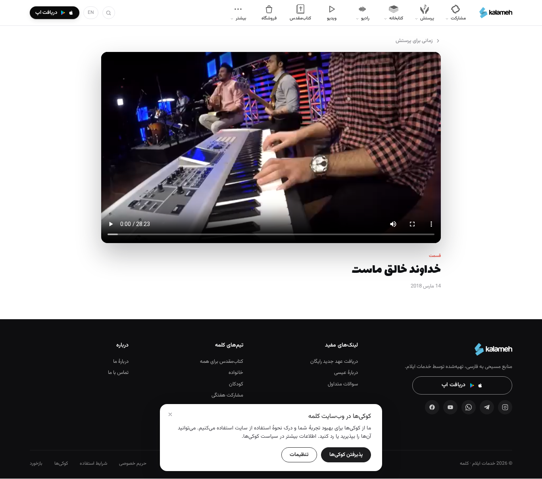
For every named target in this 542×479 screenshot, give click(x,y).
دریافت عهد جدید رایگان (334, 362)
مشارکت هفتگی (227, 395)
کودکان (236, 384)
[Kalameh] (495, 12)
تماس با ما (118, 373)
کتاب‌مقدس (300, 18)
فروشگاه (269, 18)
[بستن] (170, 414)
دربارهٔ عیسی (346, 373)
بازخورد (36, 463)
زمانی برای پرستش (414, 41)
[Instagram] (505, 407)
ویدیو (331, 18)
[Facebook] (432, 407)
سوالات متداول (343, 384)
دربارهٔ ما (121, 362)
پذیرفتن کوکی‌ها (346, 454)
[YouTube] (450, 407)
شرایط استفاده (93, 463)
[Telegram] (487, 407)
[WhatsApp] (468, 407)
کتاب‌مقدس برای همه (221, 362)
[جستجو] (108, 12)
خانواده (236, 373)
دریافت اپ (453, 385)
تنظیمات (299, 454)
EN (91, 12)
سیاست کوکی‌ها (260, 436)
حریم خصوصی (132, 463)
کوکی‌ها (61, 463)
